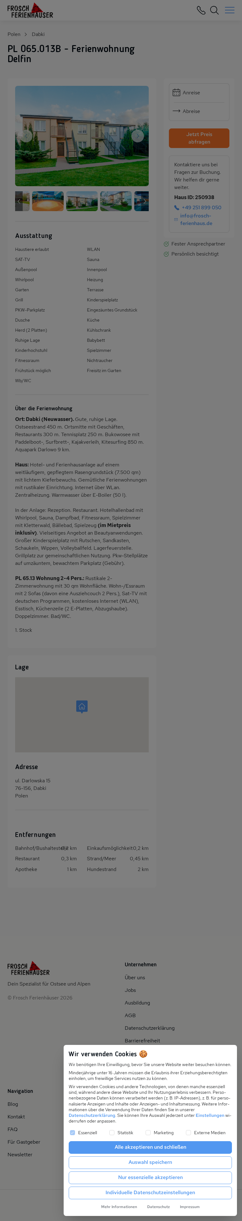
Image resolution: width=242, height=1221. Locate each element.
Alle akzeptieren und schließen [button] (150, 1147)
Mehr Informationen (119, 1206)
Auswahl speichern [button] (150, 1162)
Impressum (190, 1206)
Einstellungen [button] (210, 1115)
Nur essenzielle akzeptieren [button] (150, 1177)
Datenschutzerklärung (92, 1115)
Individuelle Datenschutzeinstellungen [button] (150, 1192)
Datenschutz (158, 1206)
